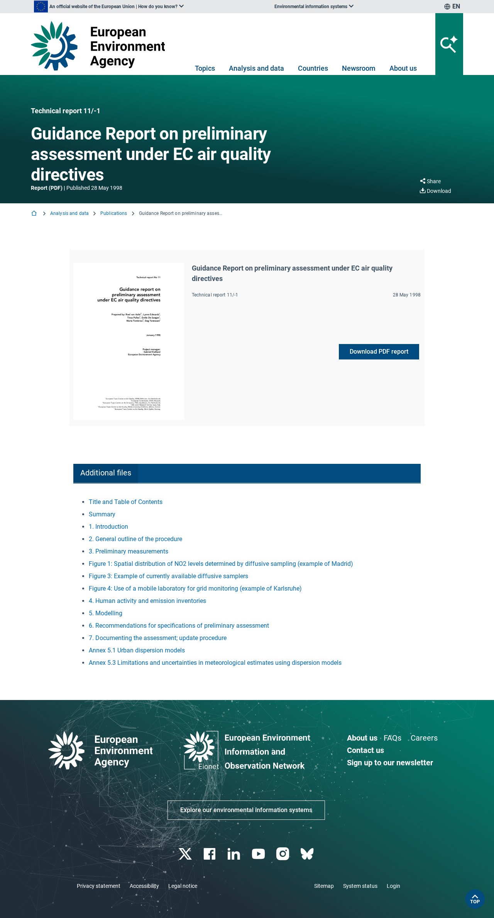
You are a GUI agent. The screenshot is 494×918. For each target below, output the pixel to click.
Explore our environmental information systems (246, 810)
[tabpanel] (247, 582)
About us (403, 68)
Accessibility (144, 886)
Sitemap (324, 886)
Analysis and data (256, 68)
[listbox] (109, 6)
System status (360, 886)
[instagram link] (283, 854)
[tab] (105, 474)
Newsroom (359, 68)
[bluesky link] (308, 854)
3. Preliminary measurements (128, 551)
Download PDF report (379, 351)
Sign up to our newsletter (390, 762)
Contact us (365, 750)
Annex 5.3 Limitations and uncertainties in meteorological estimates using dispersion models (215, 662)
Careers (424, 738)
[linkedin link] (235, 854)
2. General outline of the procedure (135, 539)
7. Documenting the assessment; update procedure (158, 638)
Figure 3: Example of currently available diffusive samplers (168, 576)
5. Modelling (105, 613)
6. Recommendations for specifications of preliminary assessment (179, 625)
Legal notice (182, 886)
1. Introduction (108, 526)
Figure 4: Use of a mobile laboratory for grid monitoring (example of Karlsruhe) (195, 588)
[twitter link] (186, 854)
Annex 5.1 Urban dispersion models (137, 650)
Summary (102, 514)
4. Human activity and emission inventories (147, 601)
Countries (313, 68)
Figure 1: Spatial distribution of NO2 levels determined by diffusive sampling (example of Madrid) (221, 563)
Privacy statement (98, 886)
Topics (205, 68)
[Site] (101, 46)
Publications (113, 213)
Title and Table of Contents (125, 502)
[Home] (35, 214)
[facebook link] (210, 854)
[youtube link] (259, 854)
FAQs (392, 738)
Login (393, 886)
